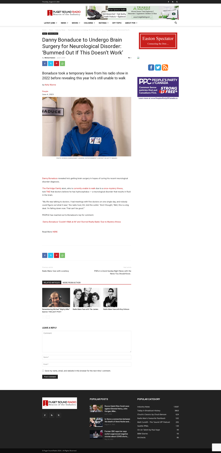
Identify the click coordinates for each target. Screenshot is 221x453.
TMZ (48, 191)
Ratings (103, 23)
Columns (88, 23)
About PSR (130, 23)
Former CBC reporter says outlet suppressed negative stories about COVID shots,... (117, 434)
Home (44, 30)
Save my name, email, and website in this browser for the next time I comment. (78, 371)
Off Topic (117, 23)
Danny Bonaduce (50, 178)
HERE (55, 232)
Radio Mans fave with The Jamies (85, 309)
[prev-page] (43, 317)
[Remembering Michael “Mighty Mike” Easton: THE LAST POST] (56, 297)
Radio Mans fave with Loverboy (55, 271)
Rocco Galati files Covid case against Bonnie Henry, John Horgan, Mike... (117, 408)
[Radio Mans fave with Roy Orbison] (117, 297)
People (45, 91)
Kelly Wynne (50, 85)
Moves (75, 23)
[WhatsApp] (62, 63)
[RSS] (173, 2)
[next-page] (47, 317)
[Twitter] (177, 2)
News (63, 23)
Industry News (60, 30)
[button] (176, 23)
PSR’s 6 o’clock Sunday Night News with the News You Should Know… (112, 272)
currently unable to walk (84, 188)
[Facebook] (168, 2)
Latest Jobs (49, 23)
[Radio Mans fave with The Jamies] (87, 297)
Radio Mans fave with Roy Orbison (116, 309)
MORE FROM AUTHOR (72, 283)
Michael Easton (50, 58)
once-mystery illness (113, 188)
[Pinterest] (56, 63)
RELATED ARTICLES (52, 283)
